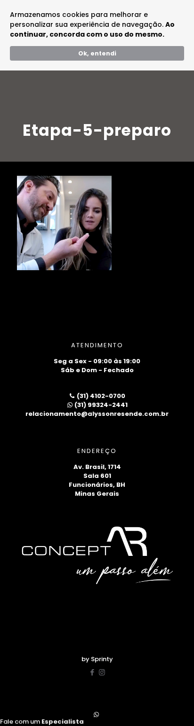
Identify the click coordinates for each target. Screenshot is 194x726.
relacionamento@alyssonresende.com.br (97, 413)
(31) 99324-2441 (100, 404)
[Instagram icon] (101, 672)
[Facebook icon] (92, 672)
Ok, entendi (97, 53)
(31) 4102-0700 (100, 395)
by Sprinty (97, 659)
